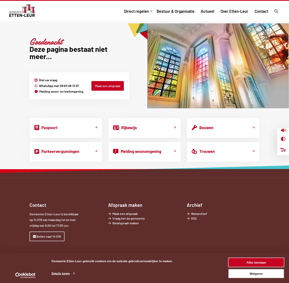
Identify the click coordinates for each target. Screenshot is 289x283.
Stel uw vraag (48, 80)
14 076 (38, 220)
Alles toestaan (256, 262)
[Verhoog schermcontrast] (283, 138)
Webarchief (199, 213)
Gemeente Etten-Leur (22, 10)
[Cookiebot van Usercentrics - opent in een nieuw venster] (25, 275)
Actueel (207, 11)
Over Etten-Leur (234, 11)
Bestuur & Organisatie (175, 11)
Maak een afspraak (107, 86)
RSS (194, 218)
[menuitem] (137, 11)
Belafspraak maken (131, 223)
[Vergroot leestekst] (283, 149)
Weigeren (256, 273)
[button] (283, 131)
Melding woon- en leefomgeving (61, 91)
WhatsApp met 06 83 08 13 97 (59, 86)
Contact (261, 11)
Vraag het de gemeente (134, 218)
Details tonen (61, 273)
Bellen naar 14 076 (48, 236)
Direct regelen (136, 11)
